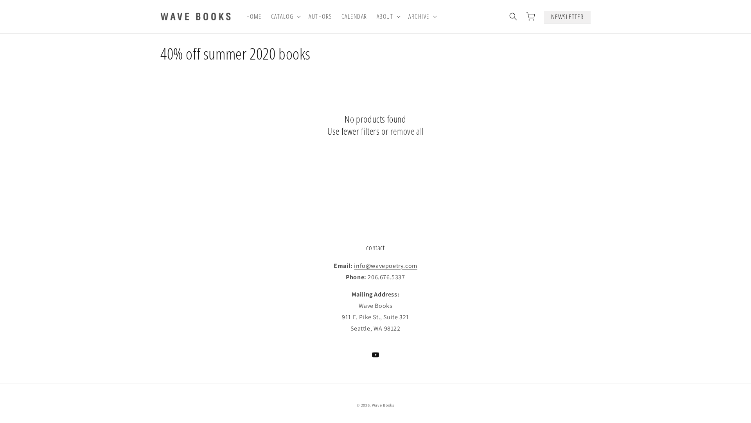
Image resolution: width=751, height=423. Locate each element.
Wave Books (383, 405)
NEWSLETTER (567, 16)
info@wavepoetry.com (385, 266)
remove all (407, 131)
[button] (285, 16)
